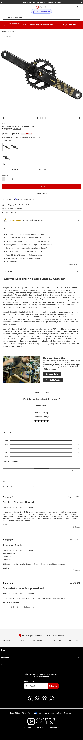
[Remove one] (3, 179)
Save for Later (41, 193)
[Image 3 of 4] (43, 118)
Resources (5, 657)
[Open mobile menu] (4, 7)
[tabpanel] (41, 508)
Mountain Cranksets (8, 31)
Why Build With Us (53, 380)
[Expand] (78, 220)
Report (77, 527)
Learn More (73, 265)
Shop (3, 650)
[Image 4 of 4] (45, 118)
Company (4, 665)
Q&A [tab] (47, 392)
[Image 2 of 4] (40, 118)
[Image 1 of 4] (37, 118)
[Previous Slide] (1, 2)
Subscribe (53, 686)
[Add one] (12, 179)
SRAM (4, 123)
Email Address (29, 681)
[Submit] (4, 18)
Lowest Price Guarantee (13, 212)
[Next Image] (79, 118)
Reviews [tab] (37, 392)
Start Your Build (52, 374)
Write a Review (41, 405)
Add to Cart (41, 186)
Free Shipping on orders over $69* (17, 205)
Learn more (36, 137)
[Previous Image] (3, 118)
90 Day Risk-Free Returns (13, 209)
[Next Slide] (81, 2)
